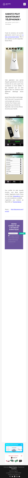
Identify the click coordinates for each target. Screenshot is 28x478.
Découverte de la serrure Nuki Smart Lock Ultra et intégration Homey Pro (13, 274)
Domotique (8, 24)
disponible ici (16, 196)
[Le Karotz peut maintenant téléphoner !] (14, 72)
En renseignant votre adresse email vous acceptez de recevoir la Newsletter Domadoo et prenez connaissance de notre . (14, 240)
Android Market (17, 202)
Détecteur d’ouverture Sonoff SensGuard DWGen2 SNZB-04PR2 (13, 365)
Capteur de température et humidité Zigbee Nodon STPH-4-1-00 (13, 321)
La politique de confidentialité (13, 473)
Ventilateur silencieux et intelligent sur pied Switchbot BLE (13, 413)
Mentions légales (13, 471)
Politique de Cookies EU (14, 474)
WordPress (14, 468)
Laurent (9, 22)
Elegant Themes (13, 467)
